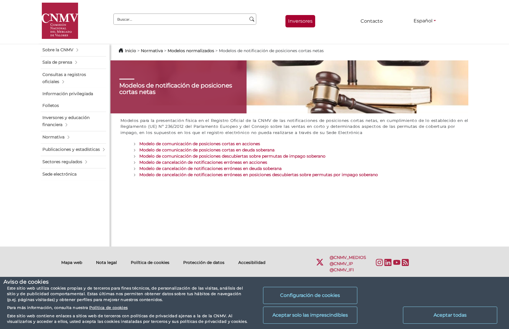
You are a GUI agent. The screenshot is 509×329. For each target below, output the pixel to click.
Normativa (152, 50)
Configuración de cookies (310, 295)
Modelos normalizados (191, 50)
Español (423, 21)
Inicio (130, 50)
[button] (73, 50)
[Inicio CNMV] (60, 20)
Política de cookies (108, 307)
